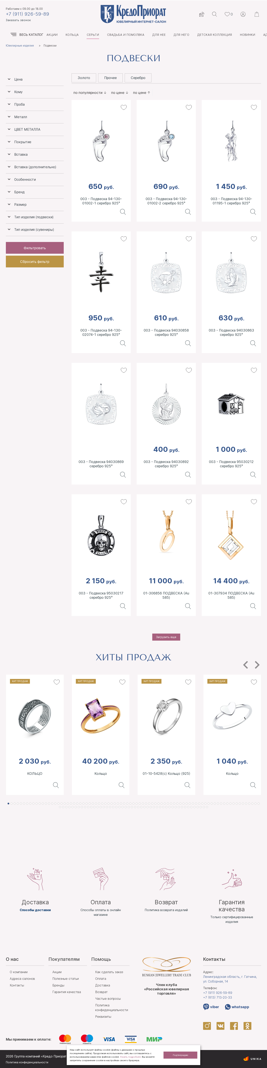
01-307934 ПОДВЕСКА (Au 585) (231, 595)
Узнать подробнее (130, 1056)
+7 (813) (217, 997)
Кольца (72, 35)
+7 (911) (217, 993)
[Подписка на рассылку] (201, 14)
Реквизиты (103, 1017)
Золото (84, 78)
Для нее (159, 35)
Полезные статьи (65, 979)
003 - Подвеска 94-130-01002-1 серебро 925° (101, 201)
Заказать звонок (18, 20)
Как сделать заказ (109, 972)
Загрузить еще (166, 637)
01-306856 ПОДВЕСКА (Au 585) (166, 595)
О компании (19, 972)
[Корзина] (257, 14)
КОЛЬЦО (34, 773)
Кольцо (100, 773)
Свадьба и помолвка (125, 35)
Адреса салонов (22, 979)
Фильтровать (35, 248)
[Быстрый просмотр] (122, 212)
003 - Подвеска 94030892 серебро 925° (166, 464)
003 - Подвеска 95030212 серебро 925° (231, 464)
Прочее (110, 78)
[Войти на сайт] (243, 14)
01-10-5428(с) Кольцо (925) (166, 773)
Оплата (100, 979)
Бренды (58, 985)
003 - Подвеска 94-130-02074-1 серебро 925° (101, 332)
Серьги (93, 35)
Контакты (17, 985)
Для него (181, 35)
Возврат (101, 992)
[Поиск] (214, 14)
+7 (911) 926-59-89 (27, 14)
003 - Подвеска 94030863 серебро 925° (231, 332)
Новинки (247, 35)
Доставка (102, 985)
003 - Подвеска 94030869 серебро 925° (101, 464)
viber (214, 1007)
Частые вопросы (108, 999)
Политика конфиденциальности (27, 1062)
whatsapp (240, 1007)
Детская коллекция (214, 35)
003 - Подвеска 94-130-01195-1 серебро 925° (231, 201)
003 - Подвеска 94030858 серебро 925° (166, 332)
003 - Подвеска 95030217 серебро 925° (101, 595)
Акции (52, 35)
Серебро (138, 78)
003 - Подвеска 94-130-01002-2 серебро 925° (166, 201)
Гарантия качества (66, 992)
